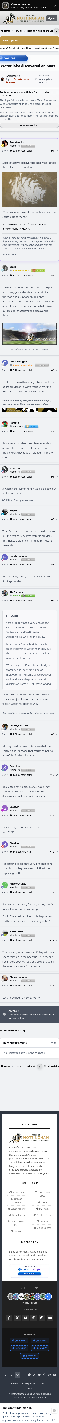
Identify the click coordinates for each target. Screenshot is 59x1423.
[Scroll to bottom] (54, 1411)
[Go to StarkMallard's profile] (42, 1296)
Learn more (6, 5)
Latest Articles (18, 1208)
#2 (52, 275)
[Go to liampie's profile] (5, 424)
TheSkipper (16, 592)
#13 (52, 892)
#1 (52, 150)
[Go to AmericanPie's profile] (2, 79)
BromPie (15, 766)
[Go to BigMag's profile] (5, 844)
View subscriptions (29, 125)
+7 (48, 1296)
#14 (52, 940)
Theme (12, 1383)
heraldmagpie (18, 555)
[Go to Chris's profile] (5, 268)
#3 (52, 370)
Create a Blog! (43, 1214)
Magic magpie (18, 976)
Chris (13, 266)
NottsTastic (16, 931)
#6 (52, 519)
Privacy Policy (28, 1383)
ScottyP (14, 806)
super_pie (15, 468)
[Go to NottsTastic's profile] (5, 933)
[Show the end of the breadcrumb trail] (56, 30)
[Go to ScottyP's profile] (5, 808)
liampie (14, 422)
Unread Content (17, 1200)
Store (44, 1202)
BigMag (14, 843)
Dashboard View (43, 1194)
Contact (17, 1231)
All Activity (18, 1192)
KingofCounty (18, 883)
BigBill (14, 510)
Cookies (29, 1388)
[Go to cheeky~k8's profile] (16, 1296)
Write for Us (18, 1214)
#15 (52, 985)
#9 (52, 734)
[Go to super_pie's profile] (5, 469)
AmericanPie (17, 142)
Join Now (21, 1340)
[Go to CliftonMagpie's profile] (5, 363)
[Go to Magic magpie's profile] (5, 978)
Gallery (43, 1221)
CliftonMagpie (18, 361)
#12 (52, 851)
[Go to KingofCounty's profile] (5, 885)
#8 (52, 600)
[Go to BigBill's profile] (5, 512)
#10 (52, 774)
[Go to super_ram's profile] (21, 1296)
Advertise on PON (18, 1223)
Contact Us (45, 1383)
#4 (52, 431)
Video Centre (43, 1227)
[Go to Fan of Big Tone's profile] (26, 1296)
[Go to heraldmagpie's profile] (5, 557)
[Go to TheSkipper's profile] (5, 593)
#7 (52, 564)
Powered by (29, 1397)
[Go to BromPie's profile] (5, 767)
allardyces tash (19, 725)
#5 (52, 476)
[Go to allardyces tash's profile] (5, 727)
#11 (52, 815)
